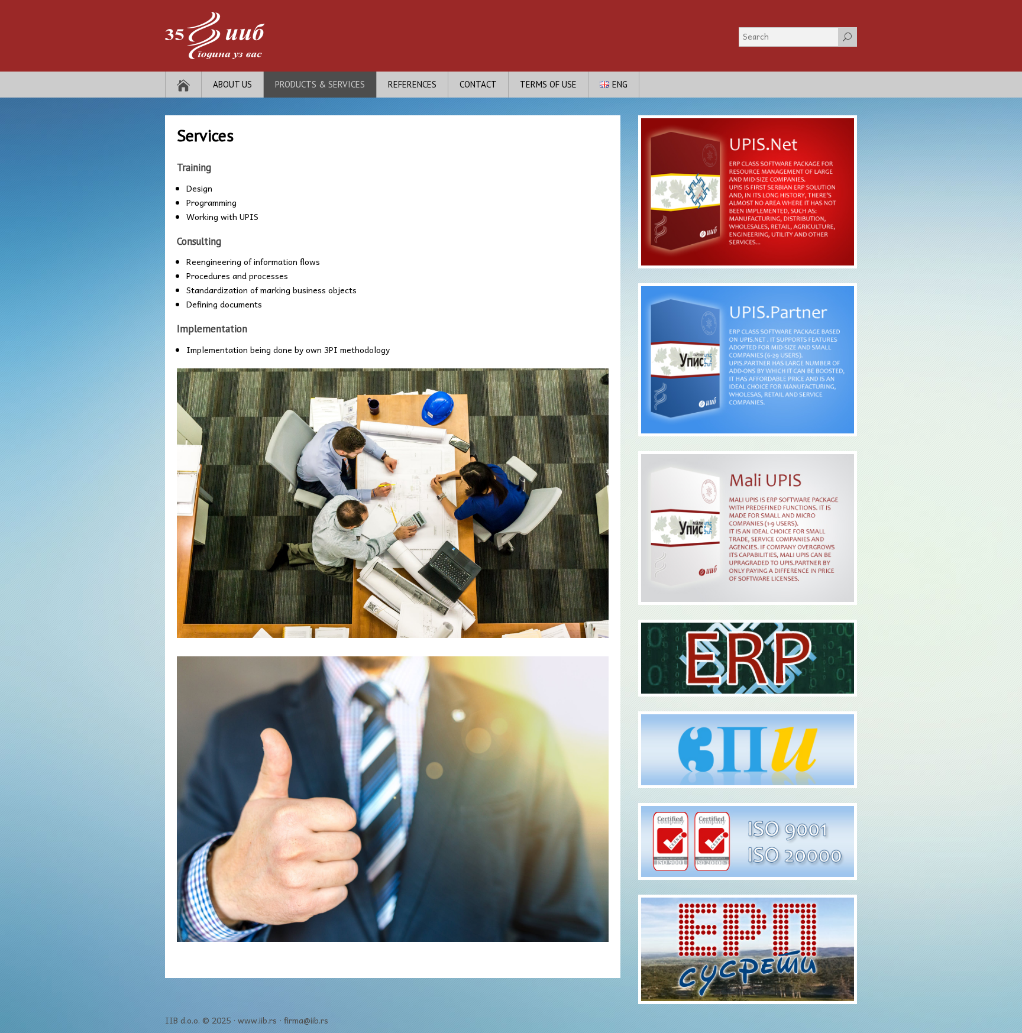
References (412, 84)
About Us (232, 84)
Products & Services (320, 84)
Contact (478, 84)
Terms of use (548, 84)
